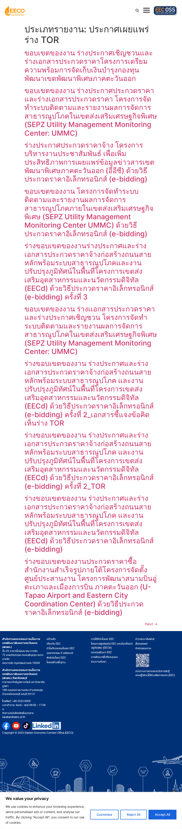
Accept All (162, 814)
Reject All (133, 814)
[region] (91, 810)
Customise (104, 814)
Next (151, 624)
